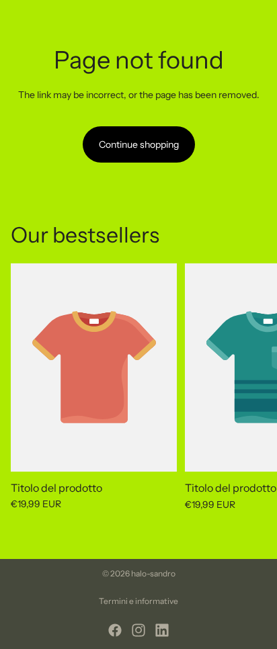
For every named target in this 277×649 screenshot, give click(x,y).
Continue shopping (139, 144)
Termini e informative (138, 601)
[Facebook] (115, 630)
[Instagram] (138, 630)
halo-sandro (153, 573)
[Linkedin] (162, 630)
